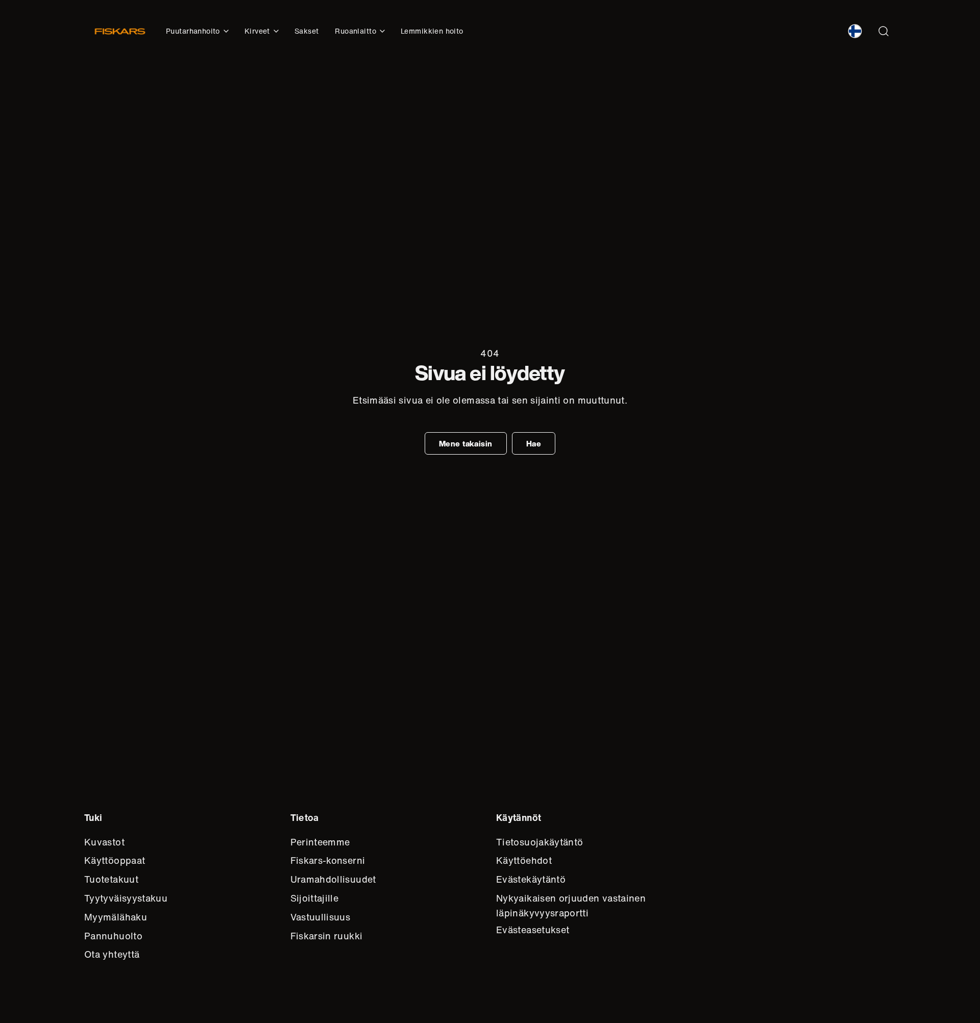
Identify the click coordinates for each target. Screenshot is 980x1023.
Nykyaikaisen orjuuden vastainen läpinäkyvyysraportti (571, 905)
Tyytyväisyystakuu (125, 898)
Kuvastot (104, 842)
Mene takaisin (466, 443)
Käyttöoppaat (114, 860)
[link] (855, 31)
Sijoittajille (314, 898)
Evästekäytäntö (531, 879)
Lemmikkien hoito (432, 31)
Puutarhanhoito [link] (193, 31)
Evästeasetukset (532, 929)
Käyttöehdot (524, 860)
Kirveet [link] (257, 31)
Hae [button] (533, 443)
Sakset (307, 31)
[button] (883, 31)
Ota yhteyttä (111, 954)
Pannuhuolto (113, 935)
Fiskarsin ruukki (326, 935)
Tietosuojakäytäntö (539, 842)
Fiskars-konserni (327, 860)
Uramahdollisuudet (333, 879)
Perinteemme (320, 842)
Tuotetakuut (111, 879)
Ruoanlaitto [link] (355, 31)
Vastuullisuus (320, 917)
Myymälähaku (115, 917)
